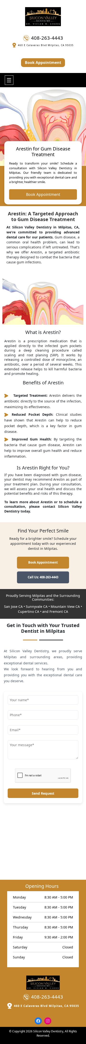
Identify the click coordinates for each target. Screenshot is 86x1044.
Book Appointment (43, 62)
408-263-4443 (47, 38)
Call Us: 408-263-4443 (43, 577)
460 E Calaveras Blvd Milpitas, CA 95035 (46, 45)
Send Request (43, 793)
